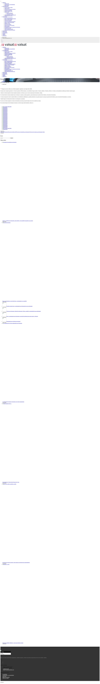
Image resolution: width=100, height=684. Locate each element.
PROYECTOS (4, 72)
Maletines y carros (7, 23)
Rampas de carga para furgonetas (9, 25)
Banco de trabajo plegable (8, 19)
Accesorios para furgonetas (8, 17)
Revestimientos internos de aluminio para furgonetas (12, 27)
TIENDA (3, 33)
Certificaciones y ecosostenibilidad (10, 4)
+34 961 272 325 (6, 668)
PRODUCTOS (4, 16)
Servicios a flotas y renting (8, 7)
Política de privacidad (6, 677)
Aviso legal (4, 676)
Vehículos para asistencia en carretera (10, 9)
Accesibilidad (4, 674)
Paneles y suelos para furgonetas (9, 22)
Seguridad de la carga (8, 28)
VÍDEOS (3, 34)
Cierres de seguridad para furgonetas (10, 21)
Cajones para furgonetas (8, 20)
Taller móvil (3, 81)
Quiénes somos (7, 3)
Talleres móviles (7, 8)
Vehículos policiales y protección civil (10, 58)
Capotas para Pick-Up (10, 57)
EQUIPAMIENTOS (5, 6)
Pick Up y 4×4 (7, 12)
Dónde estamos (7, 5)
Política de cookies (5, 678)
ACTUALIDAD (4, 32)
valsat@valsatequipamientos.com (8, 669)
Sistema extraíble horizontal (9, 70)
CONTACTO (4, 35)
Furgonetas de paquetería (8, 10)
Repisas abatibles (7, 26)
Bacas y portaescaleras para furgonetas (10, 18)
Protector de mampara (8, 24)
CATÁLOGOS (4, 73)
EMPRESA (4, 2)
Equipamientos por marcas (8, 15)
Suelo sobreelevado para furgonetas (10, 71)
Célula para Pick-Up (10, 56)
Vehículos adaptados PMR (8, 11)
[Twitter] (0, 133)
